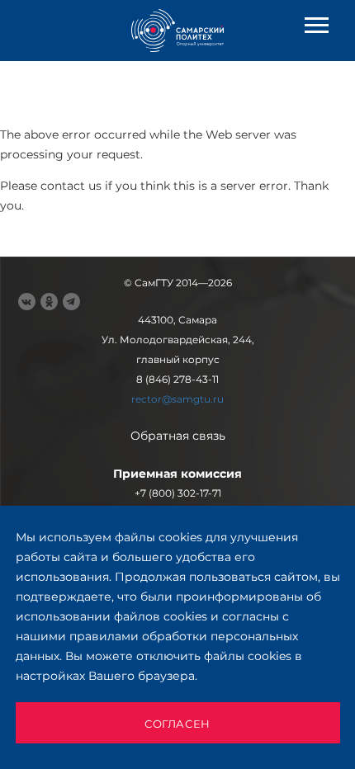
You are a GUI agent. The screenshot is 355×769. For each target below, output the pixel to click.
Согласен (177, 723)
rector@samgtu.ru (177, 399)
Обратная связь (177, 435)
